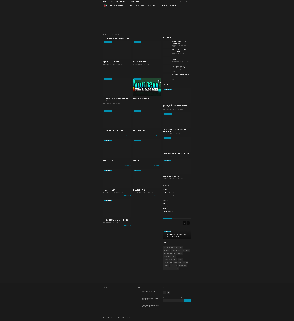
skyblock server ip (168, 253)
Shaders (149, 5)
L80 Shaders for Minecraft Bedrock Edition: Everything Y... (180, 50)
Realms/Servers (140, 5)
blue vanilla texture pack (169, 256)
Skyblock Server (182, 265)
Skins (154, 5)
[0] (189, 1)
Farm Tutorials (118, 5)
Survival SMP (186, 250)
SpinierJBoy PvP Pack (111, 62)
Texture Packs (162, 5)
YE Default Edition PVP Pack (114, 130)
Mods (132, 5)
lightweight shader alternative (181, 262)
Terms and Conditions (128, 1)
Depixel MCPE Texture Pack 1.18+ (116, 220)
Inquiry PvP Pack (139, 62)
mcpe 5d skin (174, 265)
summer (180, 259)
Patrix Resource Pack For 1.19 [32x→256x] (176, 153)
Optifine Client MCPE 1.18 (171, 176)
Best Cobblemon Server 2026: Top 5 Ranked (150, 292)
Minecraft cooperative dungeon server (173, 247)
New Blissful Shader (176, 250)
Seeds (164, 203)
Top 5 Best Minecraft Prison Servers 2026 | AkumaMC (150, 306)
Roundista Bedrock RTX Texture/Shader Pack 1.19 (178, 67)
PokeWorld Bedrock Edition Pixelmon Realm (179, 42)
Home (110, 5)
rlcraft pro (166, 265)
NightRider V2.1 (139, 190)
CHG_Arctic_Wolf (175, 45)
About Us (105, 1)
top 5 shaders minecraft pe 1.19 (171, 268)
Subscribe (187, 300)
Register (185, 1)
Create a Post (139, 1)
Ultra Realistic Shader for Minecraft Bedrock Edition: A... (181, 75)
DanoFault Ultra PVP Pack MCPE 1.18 (115, 100)
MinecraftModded (107, 64)
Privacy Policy (118, 1)
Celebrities (166, 209)
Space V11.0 (108, 160)
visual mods (166, 250)
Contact (111, 1)
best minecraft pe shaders (170, 259)
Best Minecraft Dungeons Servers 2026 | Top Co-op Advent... (150, 299)
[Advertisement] (147, 20)
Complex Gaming (168, 262)
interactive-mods (178, 253)
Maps (126, 5)
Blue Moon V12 (109, 190)
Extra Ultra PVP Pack (141, 98)
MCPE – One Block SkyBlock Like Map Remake (181, 58)
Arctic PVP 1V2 (139, 130)
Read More (126, 67)
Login (180, 1)
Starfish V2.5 (138, 160)
